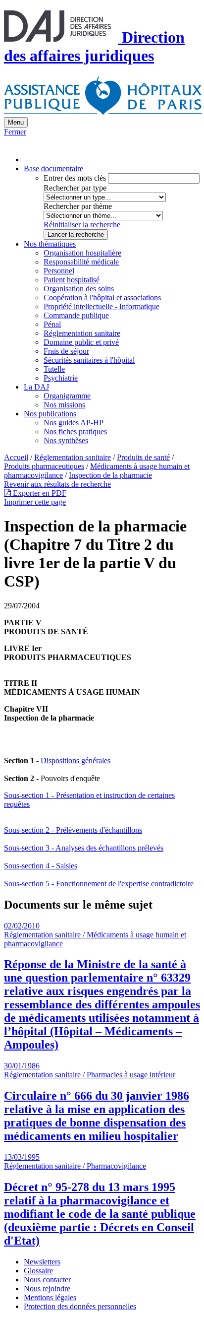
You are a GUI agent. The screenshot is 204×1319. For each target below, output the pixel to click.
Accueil (16, 457)
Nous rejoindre (47, 1288)
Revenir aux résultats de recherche (57, 484)
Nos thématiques (50, 244)
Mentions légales (50, 1297)
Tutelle (54, 369)
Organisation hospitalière (82, 253)
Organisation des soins (79, 288)
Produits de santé (143, 457)
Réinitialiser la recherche (82, 224)
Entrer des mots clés (75, 178)
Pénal (52, 324)
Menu (16, 122)
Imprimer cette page (35, 502)
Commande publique (76, 315)
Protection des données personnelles (80, 1306)
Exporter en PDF (38, 493)
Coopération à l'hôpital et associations (102, 297)
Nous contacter (47, 1279)
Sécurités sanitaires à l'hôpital (89, 360)
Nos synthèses (66, 440)
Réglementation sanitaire (82, 333)
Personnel (59, 270)
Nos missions (64, 404)
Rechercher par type (75, 188)
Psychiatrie (61, 378)
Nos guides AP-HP (73, 422)
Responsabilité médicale (81, 262)
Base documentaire (53, 168)
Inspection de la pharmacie (110, 475)
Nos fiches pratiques (75, 431)
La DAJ (36, 387)
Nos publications (50, 413)
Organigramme (67, 396)
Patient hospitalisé (72, 279)
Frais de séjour (66, 351)
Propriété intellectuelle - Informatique (101, 306)
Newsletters (42, 1261)
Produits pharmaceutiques (44, 466)
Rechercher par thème (78, 206)
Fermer (15, 132)
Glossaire (38, 1270)
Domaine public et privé (81, 342)
